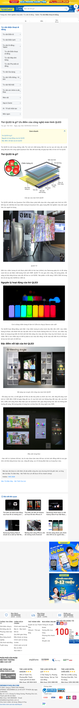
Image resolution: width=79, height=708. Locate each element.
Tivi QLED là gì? (7, 135)
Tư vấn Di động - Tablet (31, 15)
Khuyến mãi (46, 641)
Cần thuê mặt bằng (6, 642)
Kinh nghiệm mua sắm (15, 15)
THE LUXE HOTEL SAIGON (26, 670)
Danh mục (21, 8)
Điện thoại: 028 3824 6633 (28, 682)
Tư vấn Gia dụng (9, 72)
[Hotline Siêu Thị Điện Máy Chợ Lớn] (34, 478)
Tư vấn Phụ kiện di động (12, 65)
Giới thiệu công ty (5, 626)
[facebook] (58, 623)
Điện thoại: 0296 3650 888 (69, 682)
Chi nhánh (71, 10)
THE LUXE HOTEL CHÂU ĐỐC (67, 670)
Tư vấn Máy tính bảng (10, 59)
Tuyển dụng (4, 645)
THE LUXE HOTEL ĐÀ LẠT (48, 670)
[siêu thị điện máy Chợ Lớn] (7, 9)
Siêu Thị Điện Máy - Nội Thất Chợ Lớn (13, 481)
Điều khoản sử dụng (20, 637)
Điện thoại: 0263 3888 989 (49, 682)
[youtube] (61, 623)
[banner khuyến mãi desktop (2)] (39, 1)
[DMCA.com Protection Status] (61, 691)
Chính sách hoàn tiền (21, 626)
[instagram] (65, 623)
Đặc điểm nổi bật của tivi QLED (12, 141)
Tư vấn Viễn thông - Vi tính (11, 78)
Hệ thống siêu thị (5, 629)
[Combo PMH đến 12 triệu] (64, 588)
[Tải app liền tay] (64, 557)
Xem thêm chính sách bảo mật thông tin (11, 704)
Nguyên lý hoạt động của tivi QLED (13, 138)
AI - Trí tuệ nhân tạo (10, 108)
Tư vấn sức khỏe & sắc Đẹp (11, 91)
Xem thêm (17, 650)
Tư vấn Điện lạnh (9, 40)
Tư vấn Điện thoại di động (11, 53)
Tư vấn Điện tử (8, 34)
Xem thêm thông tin (74, 641)
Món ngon (6, 114)
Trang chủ (3, 15)
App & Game (7, 103)
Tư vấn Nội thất (8, 85)
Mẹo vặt (6, 97)
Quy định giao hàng (20, 634)
